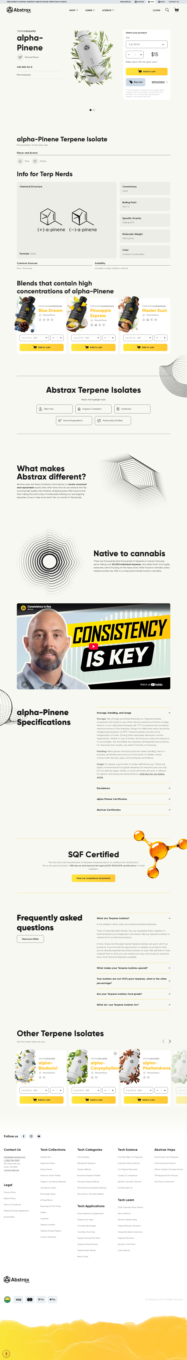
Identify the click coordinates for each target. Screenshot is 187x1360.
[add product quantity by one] (141, 54)
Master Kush (154, 310)
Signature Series (47, 1163)
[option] (92, 58)
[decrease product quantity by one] (129, 54)
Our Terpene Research (128, 1169)
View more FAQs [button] (30, 939)
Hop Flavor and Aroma (164, 1182)
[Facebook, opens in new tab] (23, 1136)
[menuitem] (72, 10)
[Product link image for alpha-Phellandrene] (129, 1067)
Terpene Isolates (47, 1225)
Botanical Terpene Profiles (88, 1175)
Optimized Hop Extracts (165, 1163)
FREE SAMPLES (125, 2)
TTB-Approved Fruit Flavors (166, 1175)
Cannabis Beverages (86, 1226)
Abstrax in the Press (126, 1244)
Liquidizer (44, 1218)
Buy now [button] (138, 82)
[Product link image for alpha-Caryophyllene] (77, 1067)
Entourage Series (48, 1194)
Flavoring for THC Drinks (50, 1206)
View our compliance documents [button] (93, 878)
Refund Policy (10, 1198)
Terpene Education (126, 1238)
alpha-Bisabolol (47, 1065)
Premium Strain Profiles (50, 1175)
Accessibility (9, 1217)
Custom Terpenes (48, 1237)
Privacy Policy (10, 1192)
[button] (167, 11)
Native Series (46, 1169)
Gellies (43, 1212)
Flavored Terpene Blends (88, 1182)
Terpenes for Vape (85, 1219)
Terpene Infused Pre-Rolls (88, 1238)
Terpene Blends (84, 1169)
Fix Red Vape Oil (125, 1188)
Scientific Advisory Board (128, 1163)
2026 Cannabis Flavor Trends (130, 1207)
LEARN (88, 10)
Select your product (136, 33)
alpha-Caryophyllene (106, 1065)
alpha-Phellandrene (157, 1065)
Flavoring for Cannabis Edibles (90, 1194)
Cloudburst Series (48, 1188)
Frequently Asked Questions (130, 1232)
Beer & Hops (82, 1256)
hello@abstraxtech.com (14, 1157)
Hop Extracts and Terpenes (166, 1157)
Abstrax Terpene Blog (127, 1219)
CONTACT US (174, 2)
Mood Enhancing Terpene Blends (91, 1188)
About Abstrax (124, 1213)
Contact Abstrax (11, 1170)
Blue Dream (50, 310)
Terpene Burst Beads (86, 1250)
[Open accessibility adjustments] (6, 1353)
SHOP (72, 10)
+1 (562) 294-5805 (12, 1160)
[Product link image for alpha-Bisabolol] (25, 1067)
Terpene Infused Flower (87, 1244)
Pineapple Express (100, 313)
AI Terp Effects (46, 1200)
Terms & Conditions (12, 1204)
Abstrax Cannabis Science (129, 1182)
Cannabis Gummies (86, 1232)
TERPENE (26, 31)
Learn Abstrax (124, 1250)
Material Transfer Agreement (16, 1211)
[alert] (135, 54)
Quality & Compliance (127, 1175)
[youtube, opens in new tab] (39, 1136)
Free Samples (83, 1157)
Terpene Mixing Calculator (129, 1226)
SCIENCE (106, 10)
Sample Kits (45, 1157)
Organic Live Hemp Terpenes (53, 1182)
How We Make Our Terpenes (130, 1157)
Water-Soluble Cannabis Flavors (168, 1169)
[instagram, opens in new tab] (31, 1136)
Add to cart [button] (44, 347)
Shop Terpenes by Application (90, 1213)
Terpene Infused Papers (50, 1231)
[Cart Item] (177, 10)
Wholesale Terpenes (86, 1163)
